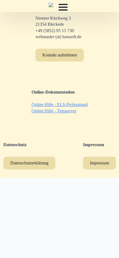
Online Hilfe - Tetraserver (54, 111)
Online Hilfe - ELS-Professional (60, 104)
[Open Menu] (63, 7)
